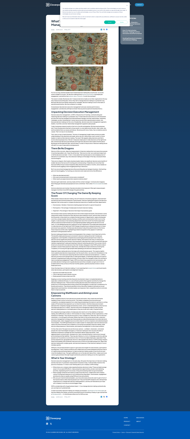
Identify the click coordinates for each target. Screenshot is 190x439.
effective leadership (98, 183)
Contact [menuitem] (139, 5)
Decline (122, 22)
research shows (92, 268)
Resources (140, 417)
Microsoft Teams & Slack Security (135, 432)
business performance (88, 94)
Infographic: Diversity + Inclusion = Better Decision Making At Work (131, 24)
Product (127, 421)
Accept (110, 22)
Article (52, 29)
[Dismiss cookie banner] (127, 6)
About (138, 421)
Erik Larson (60, 29)
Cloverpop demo (56, 394)
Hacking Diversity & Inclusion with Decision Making (132, 39)
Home (126, 417)
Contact (127, 425)
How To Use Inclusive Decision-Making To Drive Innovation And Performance (132, 31)
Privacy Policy (116, 432)
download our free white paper (96, 390)
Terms (123, 432)
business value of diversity (75, 96)
